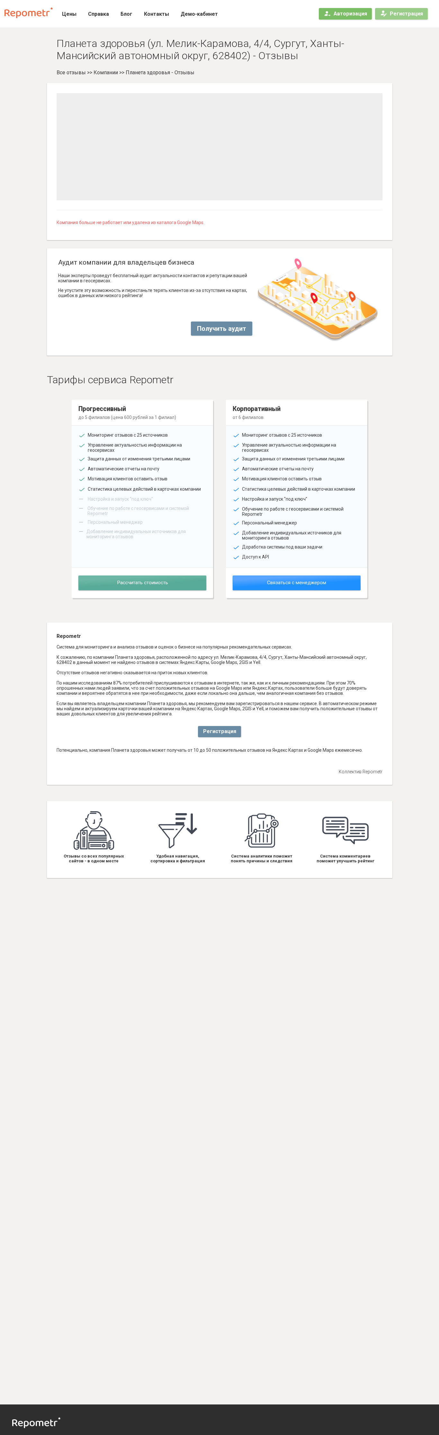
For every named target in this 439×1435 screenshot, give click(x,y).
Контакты (156, 14)
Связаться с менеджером (296, 583)
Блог (126, 14)
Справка (98, 14)
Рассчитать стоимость (142, 583)
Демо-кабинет (199, 14)
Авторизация (350, 14)
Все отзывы (71, 72)
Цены (69, 14)
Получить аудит (221, 328)
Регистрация (406, 14)
